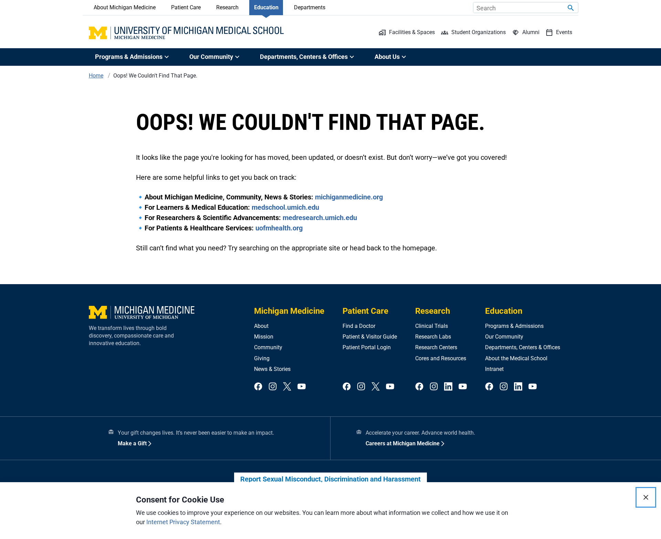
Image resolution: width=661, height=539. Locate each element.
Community (268, 347)
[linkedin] (448, 387)
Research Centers (436, 347)
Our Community (504, 336)
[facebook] (258, 387)
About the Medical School (516, 358)
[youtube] (301, 387)
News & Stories (272, 369)
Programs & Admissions (514, 326)
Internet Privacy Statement (183, 522)
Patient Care (186, 7)
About (261, 326)
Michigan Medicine (289, 311)
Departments (309, 7)
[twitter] (287, 387)
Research (227, 7)
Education (266, 7)
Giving (262, 358)
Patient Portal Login (367, 347)
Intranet (494, 369)
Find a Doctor (359, 326)
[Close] (645, 497)
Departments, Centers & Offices (522, 347)
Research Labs (433, 336)
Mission (263, 336)
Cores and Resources (440, 358)
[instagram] (273, 387)
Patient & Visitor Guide (370, 336)
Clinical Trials (431, 326)
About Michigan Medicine (125, 7)
